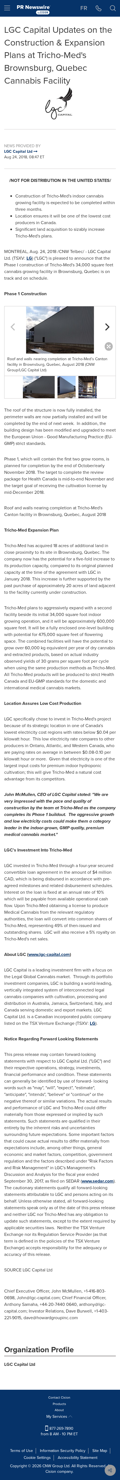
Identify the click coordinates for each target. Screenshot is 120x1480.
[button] (60, 104)
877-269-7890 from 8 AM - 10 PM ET (59, 1431)
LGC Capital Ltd (19, 1364)
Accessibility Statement (77, 1458)
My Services (57, 1416)
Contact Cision (59, 1397)
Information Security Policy (62, 1451)
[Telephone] (99, 8)
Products (59, 1403)
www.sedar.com (98, 1181)
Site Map (99, 1451)
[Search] (113, 8)
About (59, 1410)
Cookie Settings (37, 1458)
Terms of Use (21, 1451)
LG (29, 258)
